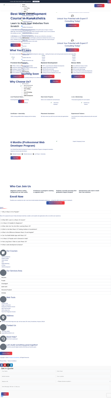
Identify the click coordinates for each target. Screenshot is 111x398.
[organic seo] (21, 39)
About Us (24, 6)
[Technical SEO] (21, 68)
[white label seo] (21, 47)
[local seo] (21, 45)
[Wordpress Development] (21, 14)
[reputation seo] (21, 53)
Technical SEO (25, 69)
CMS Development (28, 95)
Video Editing (27, 88)
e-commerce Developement (28, 18)
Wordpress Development (28, 15)
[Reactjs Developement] (21, 34)
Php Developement (26, 30)
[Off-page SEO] (21, 62)
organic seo (25, 40)
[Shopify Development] (21, 20)
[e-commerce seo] (21, 42)
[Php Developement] (21, 29)
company (64, 200)
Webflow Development (27, 27)
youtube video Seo (26, 57)
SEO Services (25, 37)
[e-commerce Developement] (21, 17)
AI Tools (26, 94)
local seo (24, 46)
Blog (25, 11)
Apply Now (27, 1)
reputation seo (25, 54)
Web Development (28, 85)
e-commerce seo (26, 43)
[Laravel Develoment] (21, 31)
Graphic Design (27, 87)
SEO (25, 90)
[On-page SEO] (21, 65)
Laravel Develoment (27, 32)
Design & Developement (28, 13)
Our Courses (25, 83)
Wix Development (26, 24)
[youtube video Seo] (21, 56)
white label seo (25, 49)
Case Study (26, 8)
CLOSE (109, 1)
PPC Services (25, 71)
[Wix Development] (21, 23)
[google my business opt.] (21, 59)
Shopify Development (27, 21)
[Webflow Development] (21, 26)
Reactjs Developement (27, 35)
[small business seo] (21, 50)
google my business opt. (27, 60)
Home (23, 4)
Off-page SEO (25, 63)
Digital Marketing (28, 92)
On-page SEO (25, 66)
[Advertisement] (48, 130)
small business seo (26, 51)
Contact (26, 9)
